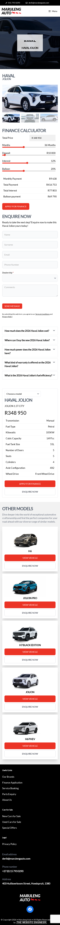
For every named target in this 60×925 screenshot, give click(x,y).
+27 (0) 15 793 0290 (12, 871)
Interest (6, 160)
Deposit (6, 153)
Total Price (7, 137)
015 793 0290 (14, 3)
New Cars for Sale (11, 816)
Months (6, 145)
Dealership (8, 272)
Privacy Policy (7, 317)
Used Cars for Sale (11, 821)
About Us (7, 799)
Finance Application (12, 782)
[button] (54, 98)
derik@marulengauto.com (39, 3)
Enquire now (30, 491)
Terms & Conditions (42, 314)
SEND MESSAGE (12, 306)
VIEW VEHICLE (30, 557)
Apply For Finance (16, 206)
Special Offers (9, 827)
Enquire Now (30, 565)
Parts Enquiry (9, 794)
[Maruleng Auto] (11, 11)
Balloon (6, 168)
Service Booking (10, 788)
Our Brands (8, 776)
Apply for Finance (30, 483)
